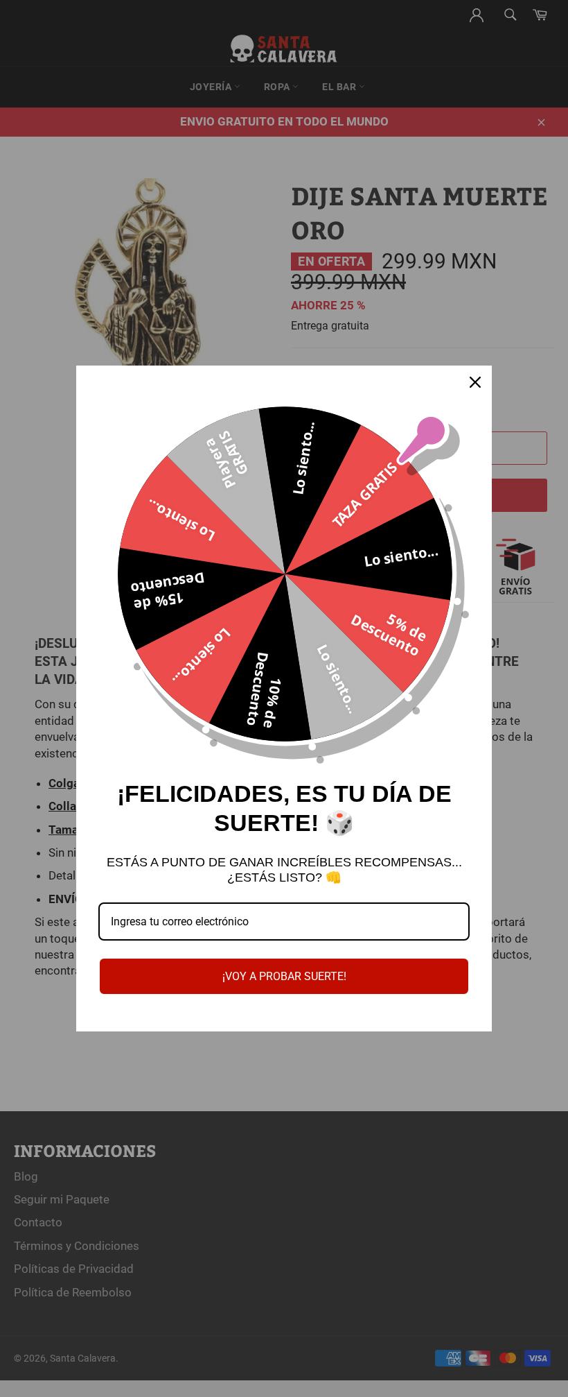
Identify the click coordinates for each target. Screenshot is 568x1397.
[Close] (475, 382)
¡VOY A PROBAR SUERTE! (284, 976)
